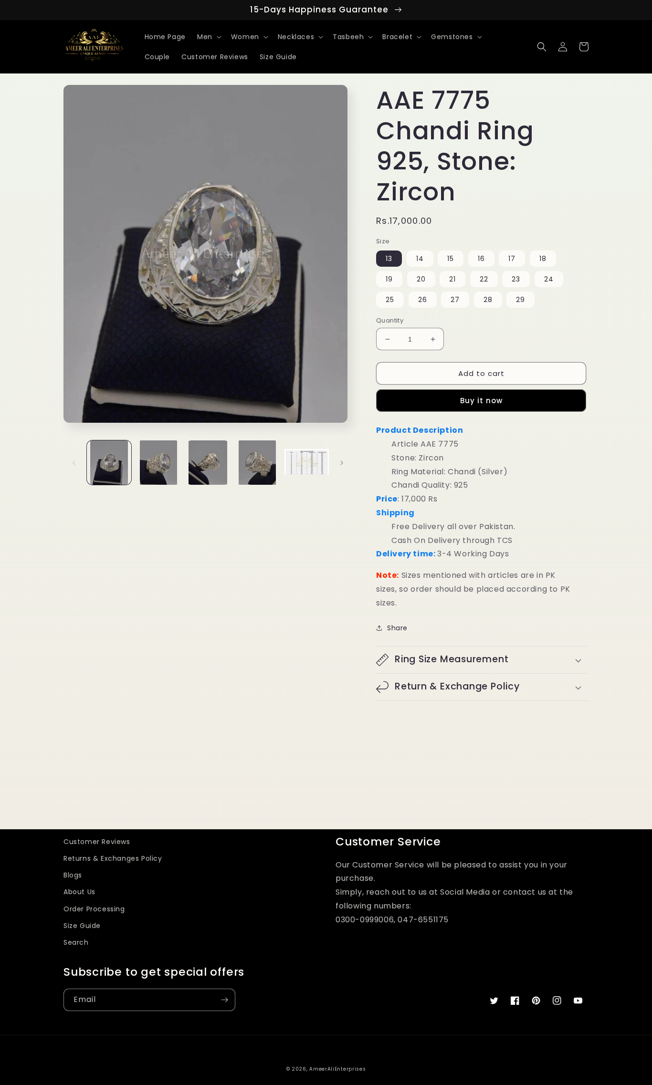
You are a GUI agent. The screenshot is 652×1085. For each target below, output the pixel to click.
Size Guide (82, 925)
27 (455, 299)
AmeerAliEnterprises (337, 1069)
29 (520, 299)
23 (516, 279)
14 (420, 258)
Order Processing (94, 909)
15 (450, 258)
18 (543, 258)
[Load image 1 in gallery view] (109, 462)
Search (76, 942)
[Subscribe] (224, 1000)
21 (452, 279)
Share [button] (397, 628)
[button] (208, 37)
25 (390, 299)
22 (484, 279)
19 (389, 279)
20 (421, 279)
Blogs (72, 875)
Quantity (389, 320)
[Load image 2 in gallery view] (158, 462)
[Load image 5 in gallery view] (306, 462)
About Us (79, 892)
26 (422, 299)
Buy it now (481, 401)
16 (481, 258)
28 (488, 299)
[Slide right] (341, 462)
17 (511, 258)
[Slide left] (73, 462)
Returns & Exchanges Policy (112, 858)
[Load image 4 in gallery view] (257, 462)
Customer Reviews (96, 841)
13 (389, 258)
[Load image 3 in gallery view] (208, 462)
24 (549, 279)
